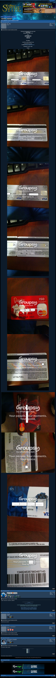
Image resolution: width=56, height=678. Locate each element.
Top (52, 675)
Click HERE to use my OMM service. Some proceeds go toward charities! (29, 608)
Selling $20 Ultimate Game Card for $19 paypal (22, 657)
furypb (8, 614)
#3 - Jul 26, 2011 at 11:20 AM (5, 612)
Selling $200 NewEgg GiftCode (36, 657)
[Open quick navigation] (54, 16)
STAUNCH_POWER (12, 639)
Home (51, 675)
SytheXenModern (3, 675)
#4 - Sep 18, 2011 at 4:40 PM (5, 625)
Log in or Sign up (52, 0)
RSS (54, 675)
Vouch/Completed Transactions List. (29, 603)
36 (54, 627)
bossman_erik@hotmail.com (29, 44)
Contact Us (46, 675)
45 (54, 614)
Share (53, 610)
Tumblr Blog (28, 602)
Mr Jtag (9, 23)
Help (49, 675)
